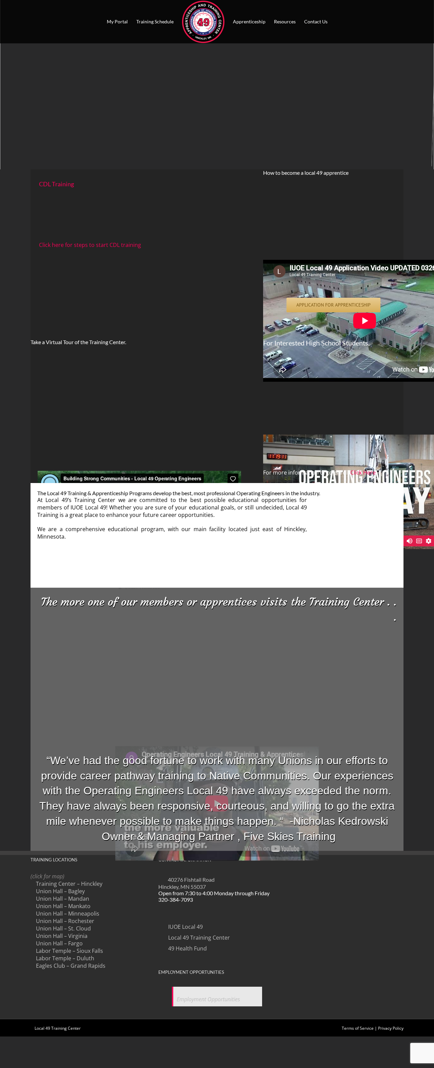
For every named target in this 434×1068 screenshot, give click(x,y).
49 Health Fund (187, 948)
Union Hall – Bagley (60, 891)
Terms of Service (358, 1028)
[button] (338, 21)
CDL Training (56, 184)
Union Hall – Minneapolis (67, 913)
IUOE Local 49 (185, 926)
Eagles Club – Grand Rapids (70, 965)
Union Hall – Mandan (62, 898)
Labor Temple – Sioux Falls (69, 951)
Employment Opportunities (208, 999)
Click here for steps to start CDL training (90, 245)
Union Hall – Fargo (59, 943)
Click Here (363, 472)
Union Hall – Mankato (63, 906)
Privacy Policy (390, 1028)
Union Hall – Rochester (65, 921)
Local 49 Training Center (198, 937)
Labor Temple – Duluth (65, 958)
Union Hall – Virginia (61, 936)
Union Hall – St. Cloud (63, 928)
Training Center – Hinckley (69, 883)
